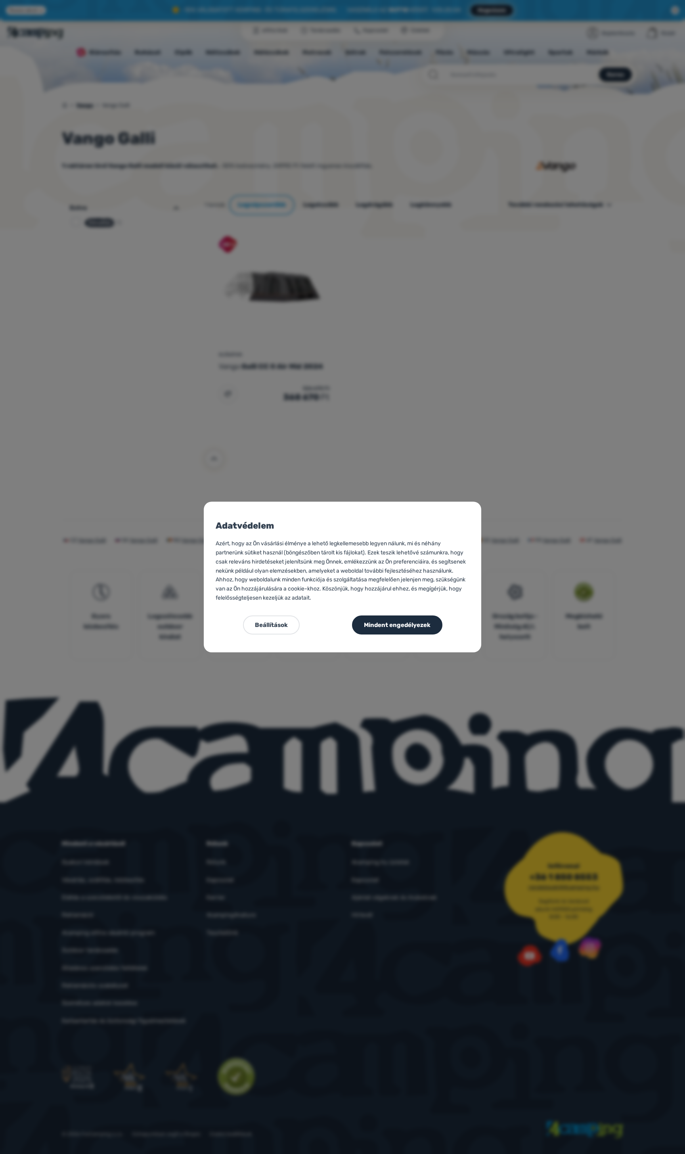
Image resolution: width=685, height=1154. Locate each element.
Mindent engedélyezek (397, 625)
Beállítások (271, 625)
